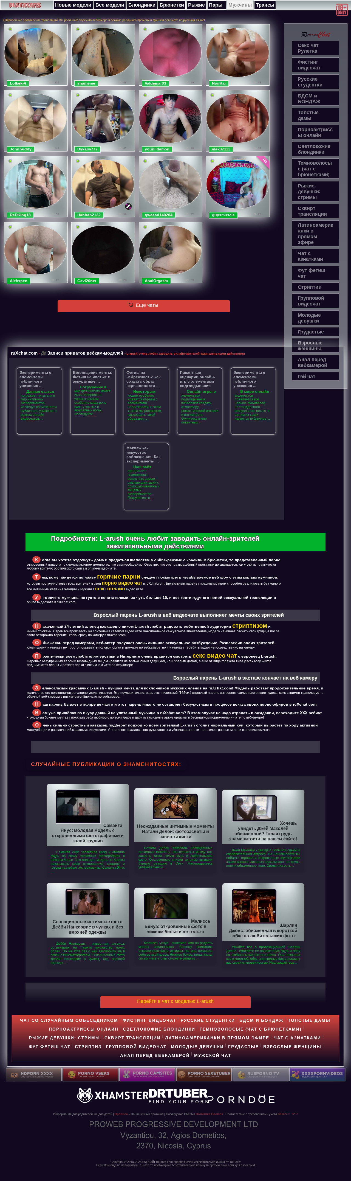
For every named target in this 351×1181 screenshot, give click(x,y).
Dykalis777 (87, 149)
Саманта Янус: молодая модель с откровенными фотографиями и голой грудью (88, 833)
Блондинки (141, 5)
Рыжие (196, 5)
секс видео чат (215, 655)
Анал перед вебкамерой (312, 362)
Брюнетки (172, 5)
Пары (215, 5)
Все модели (109, 5)
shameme (86, 83)
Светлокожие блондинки (314, 149)
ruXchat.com (24, 352)
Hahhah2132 (89, 215)
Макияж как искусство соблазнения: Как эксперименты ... (143, 454)
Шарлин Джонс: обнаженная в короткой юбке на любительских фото (263, 930)
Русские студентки (310, 82)
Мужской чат (212, 1055)
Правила (121, 1114)
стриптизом (249, 625)
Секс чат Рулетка (308, 48)
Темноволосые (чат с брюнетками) (315, 168)
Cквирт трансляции (312, 211)
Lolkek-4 (18, 83)
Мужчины (240, 5)
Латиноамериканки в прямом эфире (315, 233)
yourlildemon (157, 149)
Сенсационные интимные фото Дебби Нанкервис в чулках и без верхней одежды (87, 927)
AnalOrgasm (156, 281)
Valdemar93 (155, 83)
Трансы (265, 5)
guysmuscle (223, 215)
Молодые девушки (309, 318)
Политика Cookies (209, 1114)
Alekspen (18, 281)
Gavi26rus (86, 281)
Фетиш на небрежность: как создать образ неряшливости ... (143, 379)
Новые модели (73, 5)
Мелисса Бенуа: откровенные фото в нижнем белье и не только (177, 926)
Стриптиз (309, 287)
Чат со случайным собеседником (69, 1020)
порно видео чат (122, 583)
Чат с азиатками (310, 256)
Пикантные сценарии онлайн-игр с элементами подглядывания (197, 379)
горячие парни (118, 576)
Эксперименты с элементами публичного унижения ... (35, 379)
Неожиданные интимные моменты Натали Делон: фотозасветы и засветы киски (175, 831)
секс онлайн (110, 588)
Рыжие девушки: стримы (309, 191)
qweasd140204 (158, 215)
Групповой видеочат (311, 301)
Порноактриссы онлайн (315, 132)
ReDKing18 (20, 215)
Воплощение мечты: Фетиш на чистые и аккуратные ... (92, 376)
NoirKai (219, 83)
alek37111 (221, 149)
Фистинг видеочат (309, 65)
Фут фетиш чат (311, 273)
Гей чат (306, 376)
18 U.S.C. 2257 (288, 1114)
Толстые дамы (308, 115)
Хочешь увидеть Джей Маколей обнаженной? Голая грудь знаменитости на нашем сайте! (263, 831)
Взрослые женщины (310, 345)
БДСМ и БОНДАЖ (309, 98)
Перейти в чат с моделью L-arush (175, 1001)
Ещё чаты (146, 305)
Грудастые (311, 332)
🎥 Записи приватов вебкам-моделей (82, 352)
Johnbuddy (21, 149)
